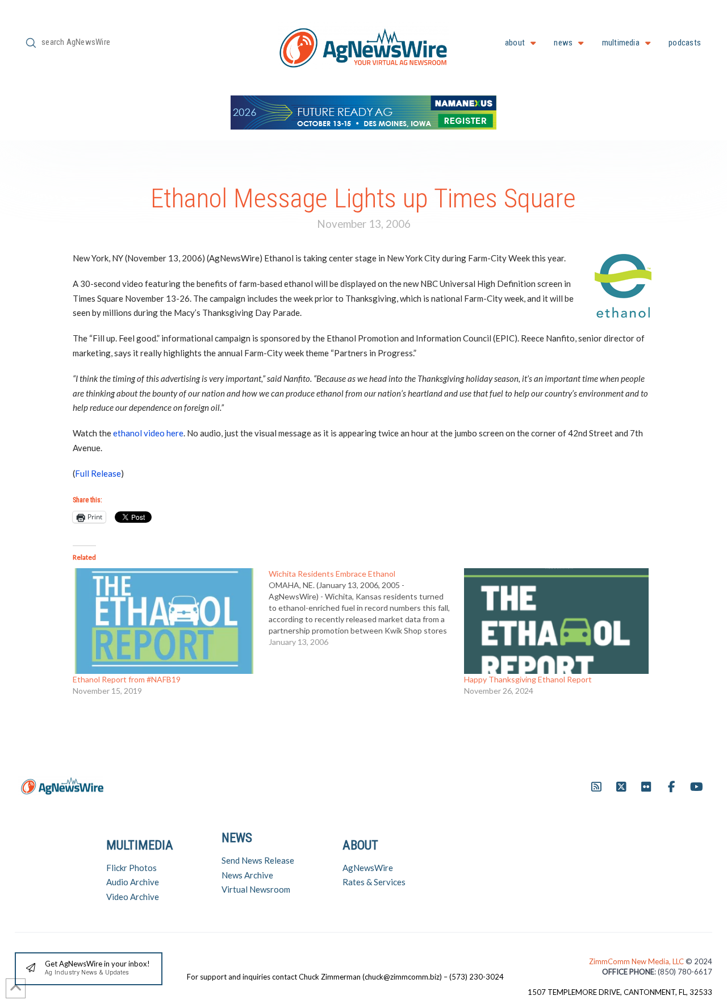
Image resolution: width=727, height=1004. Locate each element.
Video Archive (132, 896)
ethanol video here (148, 433)
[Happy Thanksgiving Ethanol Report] (556, 620)
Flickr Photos (131, 868)
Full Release (98, 473)
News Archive (247, 875)
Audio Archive (132, 882)
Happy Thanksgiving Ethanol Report (528, 679)
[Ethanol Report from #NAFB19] (165, 620)
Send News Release (258, 860)
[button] (88, 969)
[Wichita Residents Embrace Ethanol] (367, 608)
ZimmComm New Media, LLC (637, 961)
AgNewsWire (367, 868)
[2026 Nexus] (363, 111)
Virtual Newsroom (256, 889)
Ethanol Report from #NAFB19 (127, 679)
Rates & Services (374, 882)
